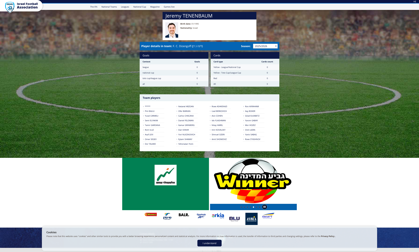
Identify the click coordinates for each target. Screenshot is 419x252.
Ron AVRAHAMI (252, 106)
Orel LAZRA (250, 130)
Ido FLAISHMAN (219, 120)
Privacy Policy (328, 236)
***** (147, 106)
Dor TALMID (150, 144)
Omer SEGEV (151, 139)
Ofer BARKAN (184, 111)
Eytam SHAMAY (185, 139)
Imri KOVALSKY (218, 130)
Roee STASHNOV (252, 139)
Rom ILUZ (149, 130)
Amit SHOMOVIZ (219, 139)
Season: (246, 46)
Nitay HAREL (217, 125)
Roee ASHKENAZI (219, 106)
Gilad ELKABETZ (252, 115)
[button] (264, 206)
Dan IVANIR (183, 130)
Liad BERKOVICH (219, 111)
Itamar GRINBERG (186, 125)
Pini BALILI (150, 111)
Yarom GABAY (251, 120)
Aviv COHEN (217, 115)
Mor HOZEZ (250, 125)
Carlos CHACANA (186, 115)
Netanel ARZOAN (186, 106)
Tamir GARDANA (152, 125)
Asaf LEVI (149, 134)
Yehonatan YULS (185, 144)
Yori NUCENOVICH (186, 134)
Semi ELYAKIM (151, 120)
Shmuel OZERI (218, 134)
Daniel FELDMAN (186, 120)
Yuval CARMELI (151, 115)
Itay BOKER (250, 111)
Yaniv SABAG (251, 134)
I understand (209, 243)
